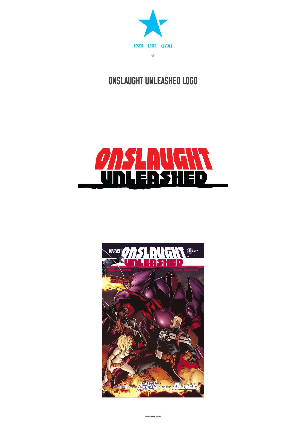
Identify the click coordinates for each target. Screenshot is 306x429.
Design (138, 46)
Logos (152, 46)
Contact (166, 46)
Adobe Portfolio (156, 417)
